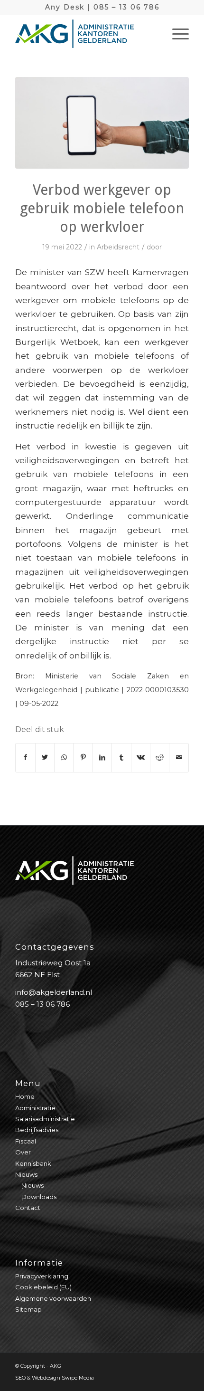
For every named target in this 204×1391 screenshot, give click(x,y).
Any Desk (64, 7)
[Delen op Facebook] (25, 757)
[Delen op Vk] (140, 757)
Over (23, 1152)
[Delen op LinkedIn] (102, 757)
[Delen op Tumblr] (121, 757)
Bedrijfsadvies (36, 1130)
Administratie (35, 1108)
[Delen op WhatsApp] (64, 757)
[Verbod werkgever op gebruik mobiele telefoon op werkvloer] (102, 123)
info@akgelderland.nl (53, 992)
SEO (20, 1377)
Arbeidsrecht (118, 247)
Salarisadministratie (45, 1119)
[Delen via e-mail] (178, 757)
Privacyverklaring (41, 1276)
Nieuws (26, 1174)
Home (25, 1096)
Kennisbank (33, 1163)
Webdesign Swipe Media (63, 1377)
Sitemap (28, 1309)
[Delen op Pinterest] (83, 757)
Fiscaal (25, 1141)
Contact (27, 1207)
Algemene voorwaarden (53, 1298)
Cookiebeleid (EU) (43, 1287)
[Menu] (176, 34)
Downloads (38, 1196)
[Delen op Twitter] (45, 757)
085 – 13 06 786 (126, 7)
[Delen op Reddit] (159, 757)
